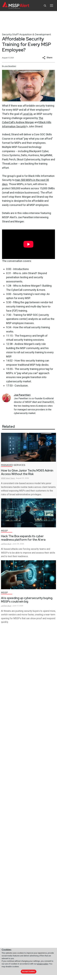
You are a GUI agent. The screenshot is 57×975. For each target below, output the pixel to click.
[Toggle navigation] (51, 5)
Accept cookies (28, 971)
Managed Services (13, 465)
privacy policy (42, 964)
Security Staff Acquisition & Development (26, 34)
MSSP (4, 530)
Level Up (27, 113)
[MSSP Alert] (16, 5)
